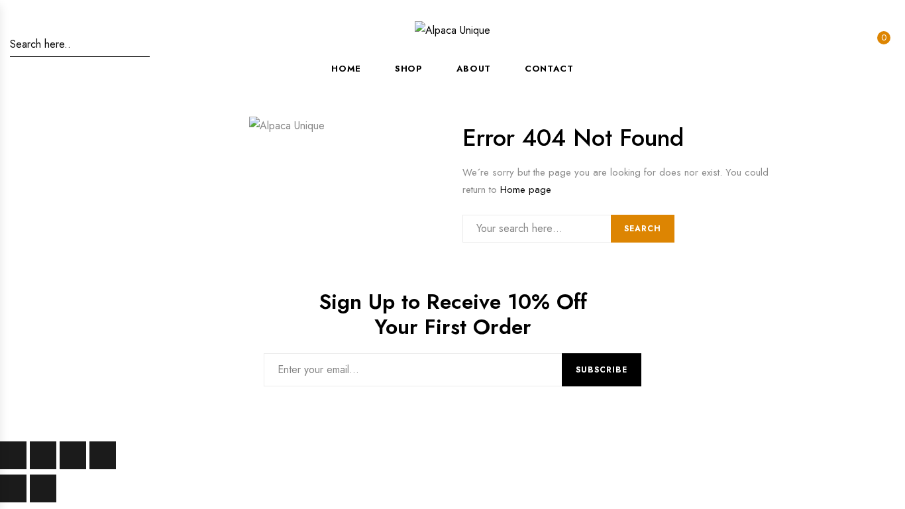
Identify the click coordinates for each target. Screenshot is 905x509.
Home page (525, 189)
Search (642, 229)
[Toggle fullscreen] (43, 455)
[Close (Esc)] (102, 455)
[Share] (73, 455)
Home (346, 68)
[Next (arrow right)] (43, 488)
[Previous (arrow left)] (13, 488)
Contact (549, 68)
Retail (220, 396)
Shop (409, 68)
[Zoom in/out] (13, 455)
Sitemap (88, 396)
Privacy (156, 396)
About (473, 68)
